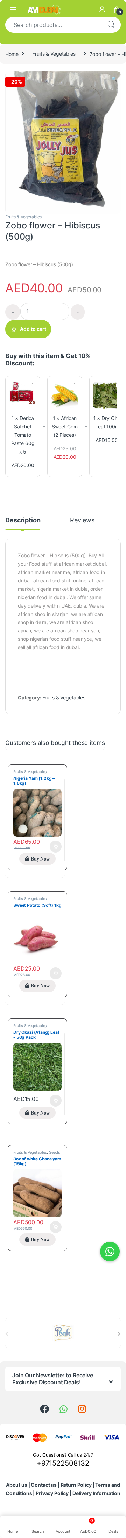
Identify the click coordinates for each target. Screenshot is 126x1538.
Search (111, 25)
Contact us (44, 1485)
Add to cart (33, 329)
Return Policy (76, 1485)
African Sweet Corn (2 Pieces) (65, 426)
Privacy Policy (52, 1493)
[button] (114, 79)
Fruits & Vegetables (53, 54)
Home (11, 54)
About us (16, 1485)
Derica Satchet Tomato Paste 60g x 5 (23, 435)
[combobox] (53, 25)
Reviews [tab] (82, 520)
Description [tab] (22, 520)
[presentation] (119, 1333)
